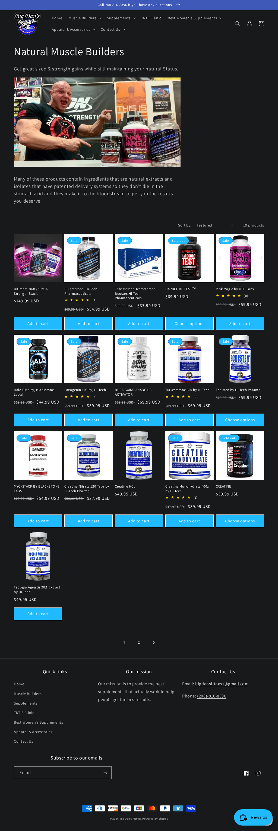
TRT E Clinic (24, 712)
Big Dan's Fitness (131, 818)
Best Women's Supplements (38, 722)
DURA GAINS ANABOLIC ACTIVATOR (133, 392)
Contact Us (23, 741)
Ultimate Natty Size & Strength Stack (31, 291)
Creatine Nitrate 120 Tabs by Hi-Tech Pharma (86, 488)
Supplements (25, 703)
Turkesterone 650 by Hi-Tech (187, 390)
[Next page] (154, 643)
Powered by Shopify (155, 818)
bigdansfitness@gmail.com (221, 684)
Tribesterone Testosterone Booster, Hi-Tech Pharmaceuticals (135, 293)
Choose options (189, 323)
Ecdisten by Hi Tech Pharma (238, 390)
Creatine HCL (125, 486)
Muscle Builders (28, 693)
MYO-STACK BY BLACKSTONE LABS (37, 488)
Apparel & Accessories (33, 731)
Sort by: (184, 225)
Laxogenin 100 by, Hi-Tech (85, 390)
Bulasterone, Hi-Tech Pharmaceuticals (80, 291)
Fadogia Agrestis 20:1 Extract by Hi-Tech (37, 589)
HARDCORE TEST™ (180, 289)
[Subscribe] (105, 772)
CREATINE (223, 486)
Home (19, 683)
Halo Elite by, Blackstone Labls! (34, 392)
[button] (84, 18)
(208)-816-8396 (211, 696)
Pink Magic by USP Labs (235, 289)
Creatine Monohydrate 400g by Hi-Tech (187, 488)
